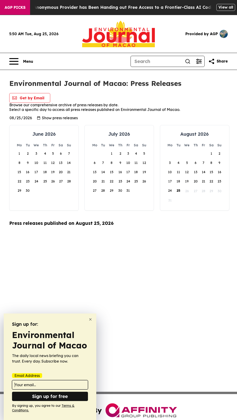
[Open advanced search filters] (198, 61)
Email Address (27, 375)
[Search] (187, 61)
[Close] (90, 319)
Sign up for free (50, 396)
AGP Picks (15, 7)
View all (225, 7)
